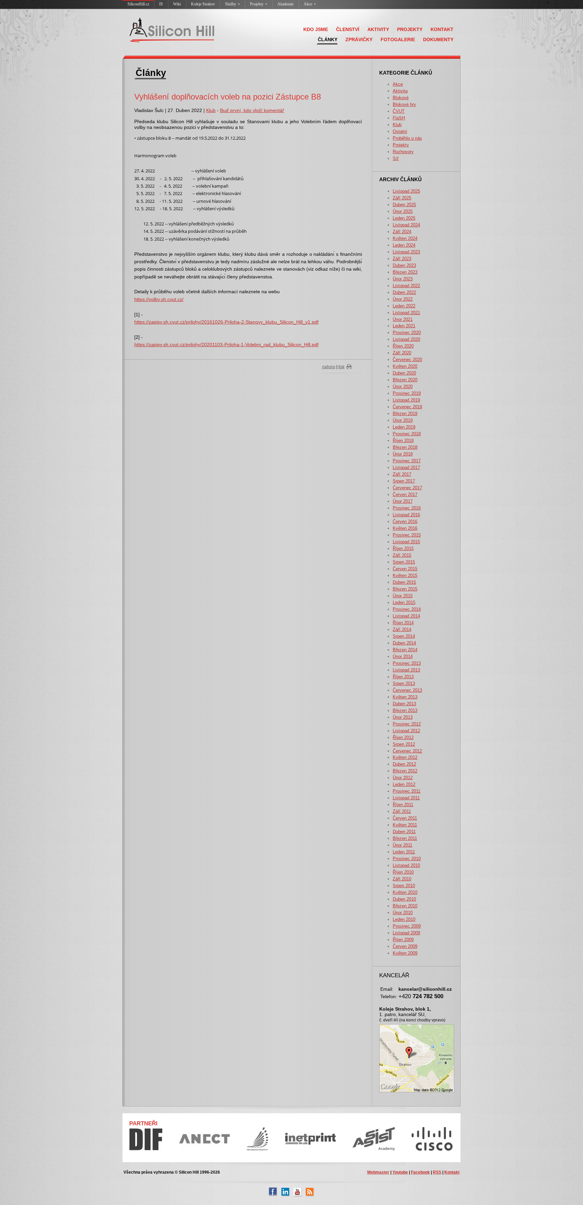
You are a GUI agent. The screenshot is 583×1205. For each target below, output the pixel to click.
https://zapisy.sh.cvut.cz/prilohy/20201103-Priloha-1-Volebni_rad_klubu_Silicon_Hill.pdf (226, 344)
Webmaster (378, 1172)
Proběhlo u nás (407, 138)
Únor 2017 (403, 501)
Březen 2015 (405, 589)
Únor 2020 (403, 386)
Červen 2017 (405, 494)
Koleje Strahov (203, 4)
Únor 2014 (403, 656)
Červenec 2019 (407, 406)
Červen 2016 (405, 521)
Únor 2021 (403, 319)
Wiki (177, 4)
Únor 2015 (403, 595)
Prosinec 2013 (407, 663)
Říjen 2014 (403, 622)
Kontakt (452, 1172)
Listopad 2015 (406, 541)
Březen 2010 (405, 905)
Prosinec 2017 (407, 460)
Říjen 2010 (403, 872)
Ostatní (400, 131)
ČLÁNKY (327, 39)
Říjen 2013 (403, 676)
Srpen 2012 (404, 744)
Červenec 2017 (407, 487)
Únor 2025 (403, 211)
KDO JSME (315, 29)
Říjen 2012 (403, 737)
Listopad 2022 (406, 285)
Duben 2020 (404, 373)
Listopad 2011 (406, 797)
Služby (230, 4)
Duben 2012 (404, 764)
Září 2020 (402, 352)
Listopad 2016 (406, 514)
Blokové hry (404, 104)
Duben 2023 (404, 265)
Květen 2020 (405, 366)
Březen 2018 (405, 447)
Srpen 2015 (404, 562)
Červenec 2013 (407, 690)
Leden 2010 (404, 919)
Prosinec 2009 (407, 926)
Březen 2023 (405, 272)
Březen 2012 (405, 770)
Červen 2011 (405, 818)
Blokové (401, 97)
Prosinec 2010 (407, 858)
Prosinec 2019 (407, 393)
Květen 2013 (405, 697)
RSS (437, 1172)
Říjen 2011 (403, 804)
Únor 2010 (403, 912)
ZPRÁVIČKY (358, 39)
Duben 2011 (404, 831)
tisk (341, 366)
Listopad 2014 (406, 616)
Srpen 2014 (404, 636)
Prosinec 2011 (406, 791)
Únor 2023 (403, 278)
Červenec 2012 (407, 751)
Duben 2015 (404, 582)
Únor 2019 (403, 420)
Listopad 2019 (406, 400)
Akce (308, 4)
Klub (397, 124)
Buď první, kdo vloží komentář (252, 110)
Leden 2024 (404, 245)
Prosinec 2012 (407, 724)
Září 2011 (402, 811)
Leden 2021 (404, 325)
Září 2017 (402, 474)
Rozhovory (403, 151)
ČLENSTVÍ (347, 29)
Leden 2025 (404, 218)
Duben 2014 (404, 643)
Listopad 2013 (406, 670)
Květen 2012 (405, 757)
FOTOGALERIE (398, 39)
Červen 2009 (405, 946)
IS (161, 4)
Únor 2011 (402, 845)
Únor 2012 (403, 777)
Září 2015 (402, 555)
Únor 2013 (403, 717)
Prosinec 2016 (407, 508)
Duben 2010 (404, 899)
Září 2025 (402, 197)
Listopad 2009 (406, 932)
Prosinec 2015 (407, 535)
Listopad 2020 (406, 339)
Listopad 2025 (406, 191)
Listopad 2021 (406, 312)
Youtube (400, 1172)
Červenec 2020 (407, 359)
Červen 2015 (405, 568)
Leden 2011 (404, 851)
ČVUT (399, 111)
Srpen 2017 (404, 481)
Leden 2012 (404, 784)
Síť (396, 158)
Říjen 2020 (403, 346)
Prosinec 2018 (407, 433)
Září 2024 (402, 231)
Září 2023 (402, 258)
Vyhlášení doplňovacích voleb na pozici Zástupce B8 (227, 96)
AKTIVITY (378, 29)
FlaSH (399, 117)
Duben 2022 (404, 292)
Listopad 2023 (406, 251)
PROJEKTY (409, 29)
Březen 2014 (405, 649)
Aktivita (400, 90)
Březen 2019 (405, 413)
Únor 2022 (403, 299)
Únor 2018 (403, 454)
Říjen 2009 (403, 939)
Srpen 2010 (404, 885)
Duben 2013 (404, 703)
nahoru (328, 366)
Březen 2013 (405, 710)
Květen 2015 (405, 575)
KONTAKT (442, 29)
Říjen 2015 (403, 548)
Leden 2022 (404, 305)
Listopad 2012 (406, 730)
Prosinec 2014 (407, 609)
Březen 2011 (405, 838)
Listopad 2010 (406, 865)
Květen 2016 (405, 528)
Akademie (285, 4)
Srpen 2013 (404, 683)
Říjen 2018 (403, 440)
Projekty (256, 4)
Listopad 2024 (406, 224)
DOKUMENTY (438, 39)
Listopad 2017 (406, 467)
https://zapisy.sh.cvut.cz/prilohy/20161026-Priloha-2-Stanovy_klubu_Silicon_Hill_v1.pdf (226, 322)
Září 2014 (402, 629)
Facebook (420, 1172)
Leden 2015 (404, 602)
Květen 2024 (405, 238)
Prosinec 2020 (407, 332)
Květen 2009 (405, 953)
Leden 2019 (404, 427)
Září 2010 (402, 878)
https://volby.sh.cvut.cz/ (159, 299)
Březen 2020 (405, 379)
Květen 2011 (405, 824)
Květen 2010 (405, 892)
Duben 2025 (404, 204)
